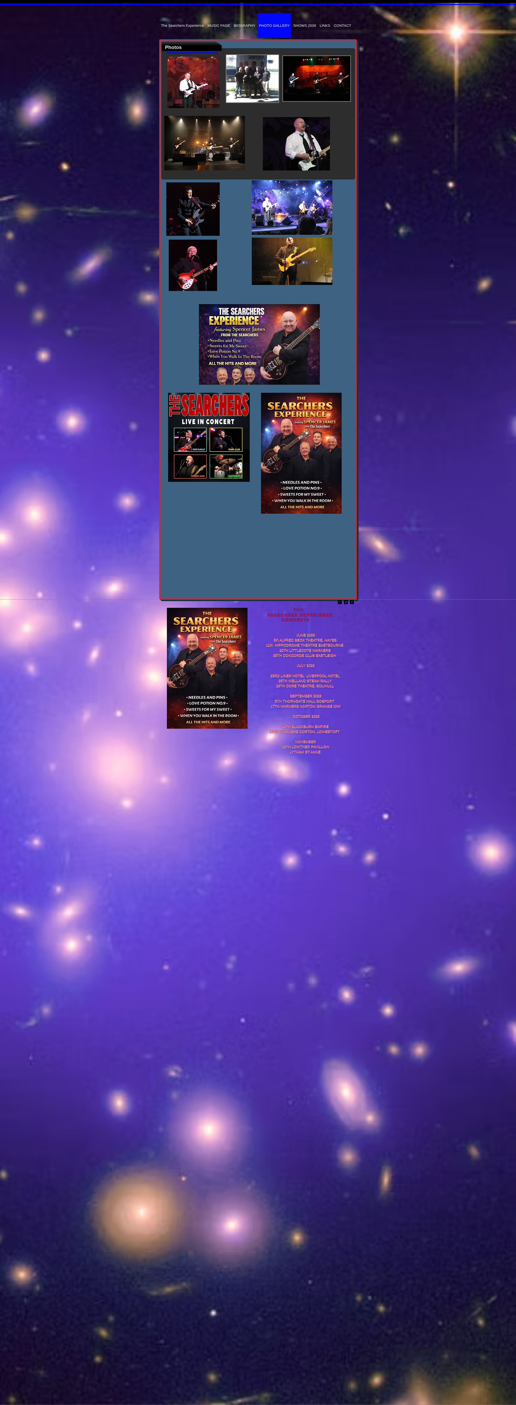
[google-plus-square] (340, 602)
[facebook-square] (352, 602)
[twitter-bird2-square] (346, 602)
